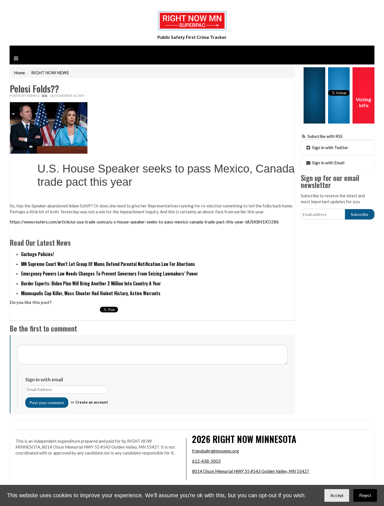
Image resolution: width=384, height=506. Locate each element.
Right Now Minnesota (254, 438)
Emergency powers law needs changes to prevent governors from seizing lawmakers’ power (109, 273)
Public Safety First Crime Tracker (192, 37)
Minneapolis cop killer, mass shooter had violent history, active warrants (91, 293)
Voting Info (363, 102)
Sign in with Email (327, 162)
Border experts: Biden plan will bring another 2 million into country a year (91, 283)
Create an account (91, 402)
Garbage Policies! (37, 254)
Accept (336, 495)
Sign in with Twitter (329, 147)
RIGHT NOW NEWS (50, 72)
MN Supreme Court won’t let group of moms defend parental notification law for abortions (108, 264)
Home (19, 72)
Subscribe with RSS (325, 136)
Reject (365, 495)
